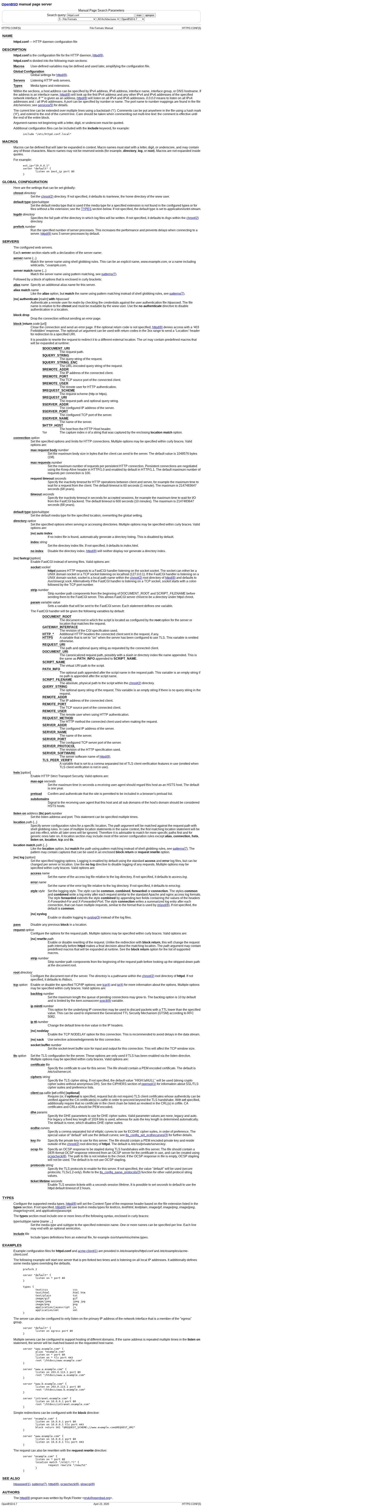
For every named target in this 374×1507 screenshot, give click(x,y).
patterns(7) (108, 274)
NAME (7, 36)
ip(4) (120, 984)
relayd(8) (163, 905)
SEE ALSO (11, 1478)
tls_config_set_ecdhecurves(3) (147, 1135)
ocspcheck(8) (57, 1156)
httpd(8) (98, 55)
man (139, 15)
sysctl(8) (105, 1000)
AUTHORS (11, 1492)
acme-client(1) (88, 1251)
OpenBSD (10, 4)
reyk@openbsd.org (97, 1498)
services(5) (45, 105)
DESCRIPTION (14, 50)
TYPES (86, 209)
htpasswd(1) (21, 1484)
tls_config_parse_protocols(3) (120, 1172)
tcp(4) (106, 984)
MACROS (10, 142)
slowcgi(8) (87, 1484)
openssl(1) (148, 1084)
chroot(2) (47, 196)
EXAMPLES (12, 1245)
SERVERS (10, 241)
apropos (149, 15)
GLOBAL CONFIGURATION (25, 182)
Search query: (57, 15)
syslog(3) (93, 917)
